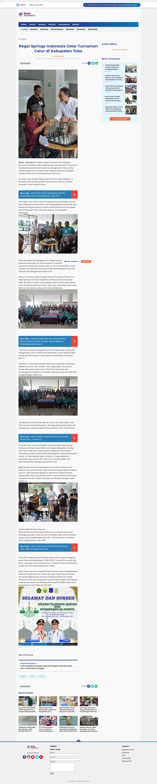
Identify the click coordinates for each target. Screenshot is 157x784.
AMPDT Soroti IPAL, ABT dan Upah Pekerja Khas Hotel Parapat (109, 5)
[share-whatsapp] (96, 63)
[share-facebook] (89, 63)
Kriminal (52, 24)
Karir (123, 755)
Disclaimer (125, 752)
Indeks (24, 24)
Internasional (64, 24)
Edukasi (75, 24)
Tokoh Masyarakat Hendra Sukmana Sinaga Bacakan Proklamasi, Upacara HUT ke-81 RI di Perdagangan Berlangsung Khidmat (114, 67)
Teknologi (93, 29)
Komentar (26, 63)
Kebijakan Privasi (128, 750)
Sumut (41, 676)
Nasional (42, 24)
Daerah (32, 24)
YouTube (42, 760)
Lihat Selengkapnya (120, 119)
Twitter (38, 760)
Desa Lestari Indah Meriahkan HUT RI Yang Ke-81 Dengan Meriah (112, 98)
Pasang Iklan (126, 758)
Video (25, 29)
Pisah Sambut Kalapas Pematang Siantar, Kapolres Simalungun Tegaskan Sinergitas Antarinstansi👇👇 (114, 88)
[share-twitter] (92, 63)
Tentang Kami (127, 761)
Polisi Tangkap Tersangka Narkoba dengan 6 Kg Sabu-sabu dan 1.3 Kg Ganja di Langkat (46, 667)
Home (23, 5)
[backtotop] (78, 742)
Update (86, 261)
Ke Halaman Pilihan (120, 50)
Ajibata (22, 676)
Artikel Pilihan (109, 44)
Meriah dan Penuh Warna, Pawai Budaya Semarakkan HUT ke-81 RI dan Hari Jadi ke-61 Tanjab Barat (114, 78)
